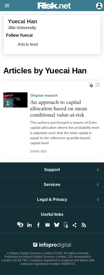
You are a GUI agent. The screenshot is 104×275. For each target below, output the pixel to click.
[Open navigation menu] (5, 6)
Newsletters (47, 225)
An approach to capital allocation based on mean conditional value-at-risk (58, 108)
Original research (44, 95)
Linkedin (29, 225)
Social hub (75, 225)
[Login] (98, 5)
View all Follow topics (20, 225)
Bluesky (57, 225)
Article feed (28, 44)
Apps (66, 225)
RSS (84, 225)
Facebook (38, 225)
